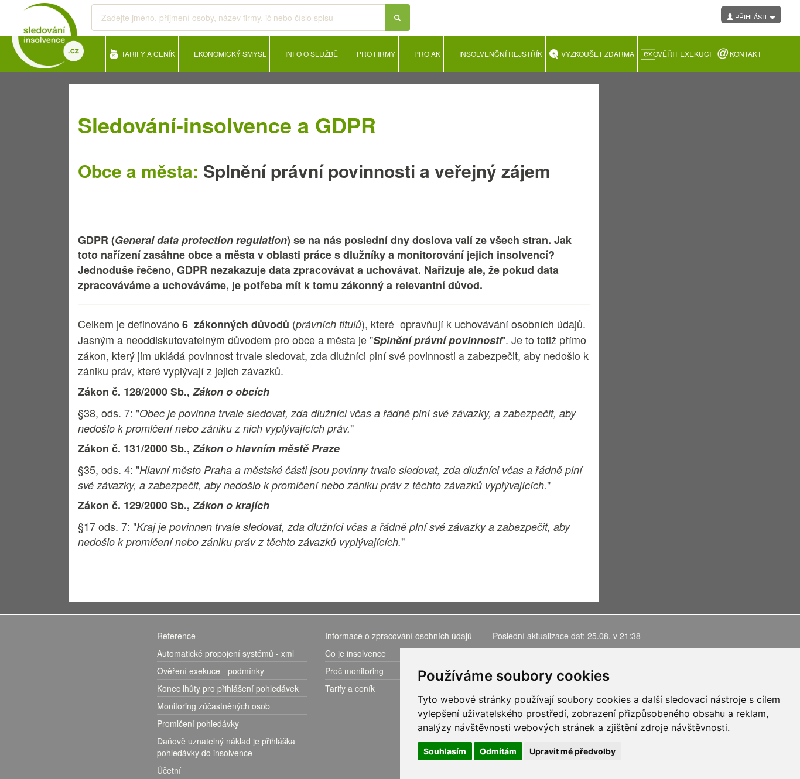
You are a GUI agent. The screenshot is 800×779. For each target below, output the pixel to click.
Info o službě (311, 54)
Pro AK (427, 54)
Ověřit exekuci (682, 54)
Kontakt (745, 54)
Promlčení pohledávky (198, 723)
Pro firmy (376, 54)
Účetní (169, 770)
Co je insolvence (355, 653)
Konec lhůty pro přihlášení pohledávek (228, 688)
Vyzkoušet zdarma (597, 54)
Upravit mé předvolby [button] (572, 751)
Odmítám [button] (498, 751)
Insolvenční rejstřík (500, 54)
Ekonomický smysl (230, 54)
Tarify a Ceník (148, 54)
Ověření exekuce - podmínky (210, 671)
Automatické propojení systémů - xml (225, 653)
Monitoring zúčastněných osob (213, 706)
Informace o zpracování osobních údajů (398, 635)
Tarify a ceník (350, 688)
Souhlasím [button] (444, 751)
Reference (176, 635)
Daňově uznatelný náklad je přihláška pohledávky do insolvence (226, 747)
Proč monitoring (354, 671)
